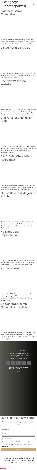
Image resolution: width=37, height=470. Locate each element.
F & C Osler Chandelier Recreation (15, 158)
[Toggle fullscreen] (4, 467)
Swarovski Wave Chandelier (11, 12)
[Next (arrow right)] (4, 469)
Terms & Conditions (25, 370)
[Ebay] (29, 363)
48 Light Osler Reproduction (10, 233)
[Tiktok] (18, 363)
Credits (18, 371)
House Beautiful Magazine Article (18, 194)
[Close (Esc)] (11, 467)
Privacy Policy (10, 370)
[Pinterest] (24, 363)
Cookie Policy (17, 370)
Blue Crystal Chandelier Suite (16, 119)
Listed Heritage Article (15, 47)
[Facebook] (8, 363)
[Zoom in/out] (1, 467)
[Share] (8, 467)
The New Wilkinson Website (13, 82)
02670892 (25, 367)
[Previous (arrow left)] (1, 469)
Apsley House (10, 268)
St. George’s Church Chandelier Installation (15, 305)
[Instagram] (13, 363)
